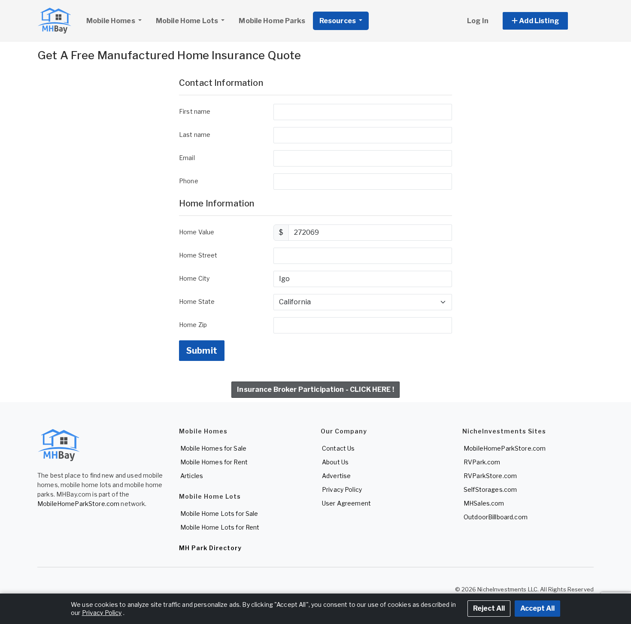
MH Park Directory (210, 547)
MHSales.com (484, 503)
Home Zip (193, 324)
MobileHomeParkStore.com (78, 503)
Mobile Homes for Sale (213, 448)
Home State (197, 301)
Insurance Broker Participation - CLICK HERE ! (315, 389)
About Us (335, 462)
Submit (201, 350)
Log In (477, 21)
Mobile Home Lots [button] (187, 21)
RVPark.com (482, 462)
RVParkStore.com (490, 475)
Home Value (196, 232)
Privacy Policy (342, 489)
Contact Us (338, 448)
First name (194, 111)
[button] (545, 21)
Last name (194, 134)
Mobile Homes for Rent (214, 462)
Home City (194, 278)
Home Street (198, 255)
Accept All (537, 608)
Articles (191, 475)
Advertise (336, 475)
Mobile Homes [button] (111, 21)
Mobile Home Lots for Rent (220, 527)
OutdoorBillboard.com (496, 517)
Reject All (489, 608)
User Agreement (346, 503)
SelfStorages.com (490, 489)
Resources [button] (338, 21)
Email (187, 157)
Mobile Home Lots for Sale (219, 513)
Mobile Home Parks (272, 21)
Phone (188, 181)
